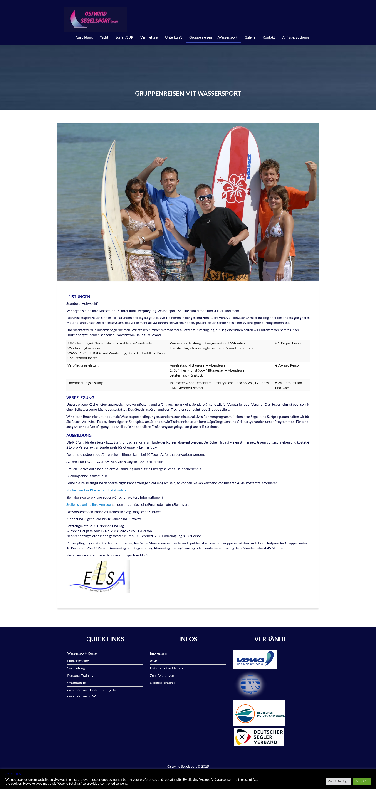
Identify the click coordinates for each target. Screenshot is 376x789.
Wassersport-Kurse (82, 653)
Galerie (250, 37)
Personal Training (80, 675)
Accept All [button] (361, 781)
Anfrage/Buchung (295, 37)
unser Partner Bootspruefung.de (91, 690)
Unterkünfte (76, 682)
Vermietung (149, 37)
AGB (153, 660)
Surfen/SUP (124, 37)
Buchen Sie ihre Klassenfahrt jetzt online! (97, 490)
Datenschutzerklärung (166, 668)
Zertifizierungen (162, 675)
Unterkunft (173, 37)
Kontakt (269, 37)
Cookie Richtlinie (162, 682)
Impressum (158, 653)
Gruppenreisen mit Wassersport (213, 37)
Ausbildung (84, 37)
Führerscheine (78, 660)
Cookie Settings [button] (338, 781)
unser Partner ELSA (81, 696)
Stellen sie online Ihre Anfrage (88, 504)
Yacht (104, 37)
